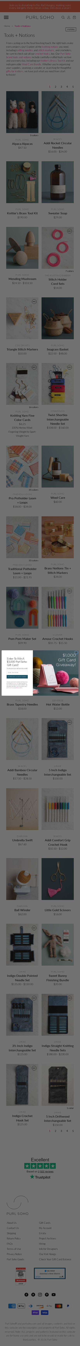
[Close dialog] (76, 652)
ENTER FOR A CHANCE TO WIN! (17, 677)
